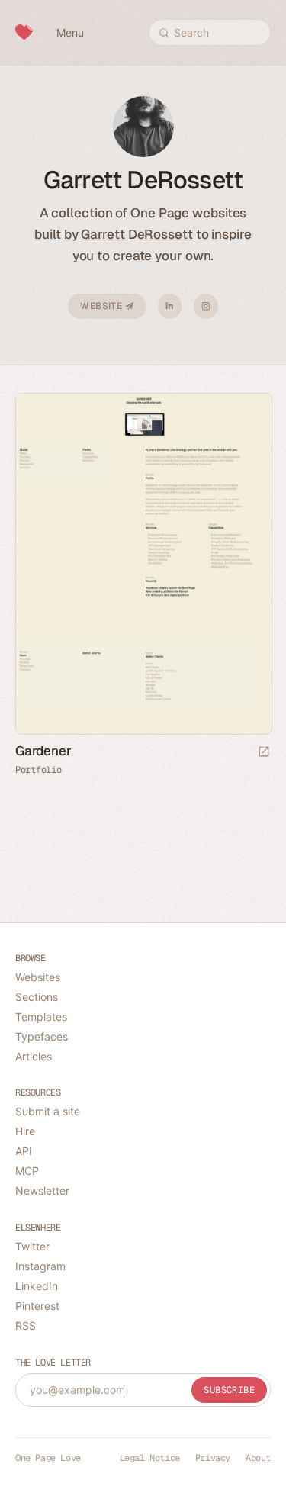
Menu (70, 32)
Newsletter (42, 1190)
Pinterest (37, 1305)
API (23, 1150)
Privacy (212, 1458)
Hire (25, 1131)
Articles (33, 1056)
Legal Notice (150, 1458)
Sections (36, 996)
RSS (25, 1325)
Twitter (32, 1246)
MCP (27, 1170)
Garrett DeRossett (136, 234)
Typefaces (41, 1036)
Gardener (43, 750)
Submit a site (47, 1111)
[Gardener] (143, 564)
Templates (41, 1016)
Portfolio (38, 769)
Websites (37, 976)
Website (102, 306)
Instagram (206, 306)
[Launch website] (264, 753)
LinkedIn (170, 306)
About (258, 1458)
